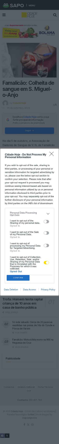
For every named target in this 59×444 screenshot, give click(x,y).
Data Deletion (11, 289)
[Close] (52, 155)
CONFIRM (18, 278)
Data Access (29, 289)
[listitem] (29, 214)
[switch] (46, 221)
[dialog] (29, 222)
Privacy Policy (48, 289)
